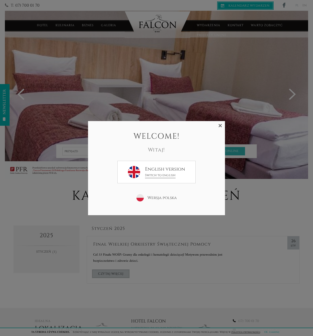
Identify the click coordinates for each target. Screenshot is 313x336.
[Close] (220, 125)
